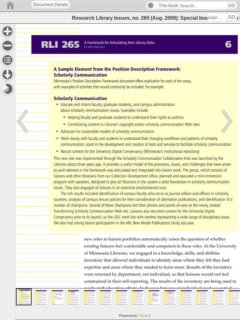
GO (231, 5)
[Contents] (7, 60)
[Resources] (7, 74)
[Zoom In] (7, 31)
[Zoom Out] (7, 45)
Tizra (143, 316)
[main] (127, 171)
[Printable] (7, 88)
